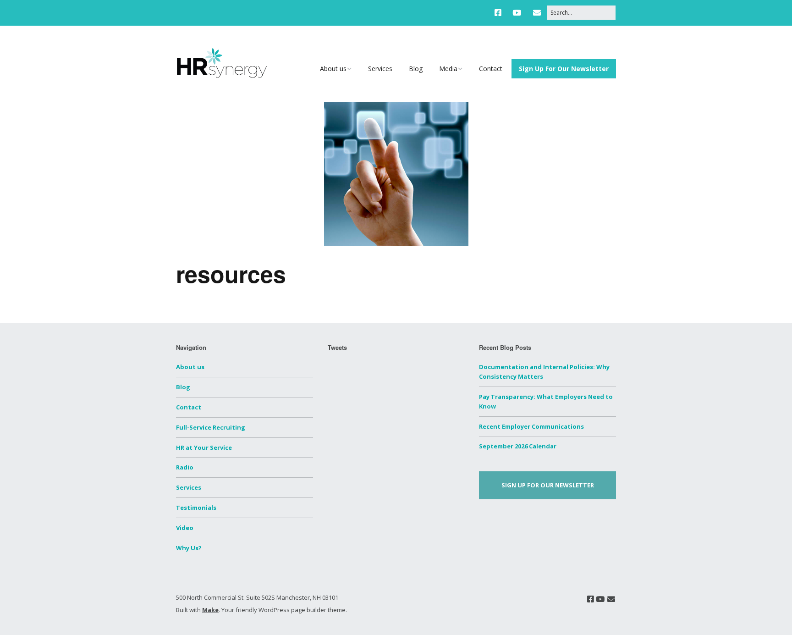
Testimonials (196, 507)
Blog (416, 68)
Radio (184, 467)
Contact (490, 68)
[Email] (537, 12)
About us (333, 68)
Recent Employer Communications (531, 426)
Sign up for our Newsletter (547, 485)
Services (380, 68)
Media (448, 68)
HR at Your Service (204, 447)
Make (210, 610)
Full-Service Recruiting (210, 427)
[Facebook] (500, 12)
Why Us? (189, 548)
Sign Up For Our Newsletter (564, 68)
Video (184, 528)
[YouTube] (517, 12)
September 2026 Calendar (517, 446)
